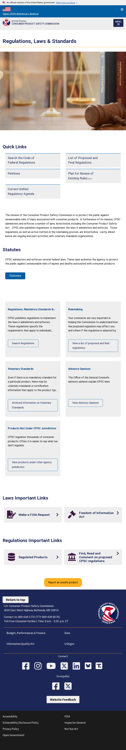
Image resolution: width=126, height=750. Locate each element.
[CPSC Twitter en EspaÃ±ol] (69, 686)
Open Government (13, 735)
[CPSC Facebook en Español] (57, 686)
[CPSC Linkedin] (77, 666)
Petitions (14, 173)
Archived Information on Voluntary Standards (31, 405)
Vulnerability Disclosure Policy (21, 722)
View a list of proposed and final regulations (90, 346)
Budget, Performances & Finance (26, 633)
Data (67, 633)
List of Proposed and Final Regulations (83, 160)
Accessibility (10, 716)
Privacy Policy (11, 729)
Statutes (15, 275)
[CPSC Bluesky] (89, 666)
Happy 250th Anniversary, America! (21, 13)
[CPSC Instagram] (39, 666)
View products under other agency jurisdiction (32, 465)
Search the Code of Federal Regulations (21, 160)
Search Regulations (23, 343)
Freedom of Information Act (96, 515)
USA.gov (69, 644)
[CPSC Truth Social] (99, 666)
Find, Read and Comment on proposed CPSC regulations (95, 557)
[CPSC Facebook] (27, 666)
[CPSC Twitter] (65, 666)
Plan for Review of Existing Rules (81, 176)
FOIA (67, 716)
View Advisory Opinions (85, 402)
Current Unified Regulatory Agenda (21, 191)
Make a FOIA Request (34, 515)
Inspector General (75, 722)
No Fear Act (71, 729)
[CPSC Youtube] (52, 666)
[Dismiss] (122, 9)
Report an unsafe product (63, 582)
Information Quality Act (20, 644)
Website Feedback (63, 699)
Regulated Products (33, 557)
